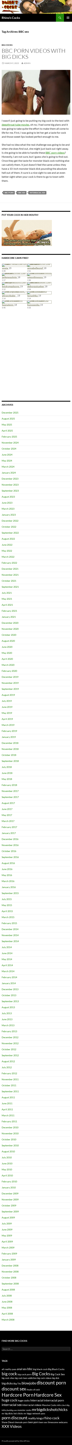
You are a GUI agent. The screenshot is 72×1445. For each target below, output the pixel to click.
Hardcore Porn (17, 1395)
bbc (29, 1369)
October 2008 (9, 1277)
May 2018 (7, 779)
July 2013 (7, 1013)
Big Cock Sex (58, 1374)
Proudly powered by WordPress (16, 1441)
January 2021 (9, 616)
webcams (63, 1422)
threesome (53, 1422)
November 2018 (10, 749)
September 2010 (10, 1145)
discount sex (14, 1388)
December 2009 (10, 1193)
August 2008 (8, 1289)
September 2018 (10, 761)
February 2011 (9, 1121)
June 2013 (7, 1019)
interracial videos (32, 1404)
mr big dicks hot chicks (12, 1413)
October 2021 (9, 580)
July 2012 (7, 1067)
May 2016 (7, 875)
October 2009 (9, 1205)
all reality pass (9, 1369)
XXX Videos (12, 1426)
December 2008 (10, 1265)
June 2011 (7, 1103)
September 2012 (10, 1055)
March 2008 (8, 1319)
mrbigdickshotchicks (49, 1409)
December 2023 (10, 478)
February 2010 (9, 1181)
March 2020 (8, 664)
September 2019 (10, 688)
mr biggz (28, 1413)
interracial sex (37, 193)
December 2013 (10, 989)
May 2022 (7, 550)
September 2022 (10, 532)
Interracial (36, 1400)
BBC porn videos (55, 152)
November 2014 (10, 935)
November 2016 (10, 845)
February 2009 (9, 1253)
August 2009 (8, 1217)
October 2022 (9, 526)
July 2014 (7, 947)
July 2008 (7, 1295)
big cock (9, 1373)
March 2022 (8, 556)
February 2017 (9, 827)
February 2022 (9, 562)
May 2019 (7, 712)
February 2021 (9, 610)
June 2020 (7, 646)
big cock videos (44, 1378)
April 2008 (7, 1313)
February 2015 (9, 923)
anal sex (22, 1369)
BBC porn (9, 193)
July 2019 (7, 700)
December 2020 (10, 622)
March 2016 (8, 881)
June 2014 (7, 953)
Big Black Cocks (56, 1369)
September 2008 (10, 1283)
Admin (27, 63)
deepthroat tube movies (15, 124)
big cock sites (8, 1378)
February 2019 (9, 731)
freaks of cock (33, 1389)
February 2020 (9, 670)
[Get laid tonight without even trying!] (27, 232)
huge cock (9, 1400)
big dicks (7, 1383)
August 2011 (8, 1097)
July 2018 (7, 767)
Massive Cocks (49, 1405)
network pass (38, 1413)
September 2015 (10, 893)
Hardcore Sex (48, 1395)
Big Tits (17, 1383)
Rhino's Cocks (11, 18)
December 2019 (10, 676)
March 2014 (8, 971)
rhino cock (51, 1418)
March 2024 (8, 466)
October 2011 (9, 1085)
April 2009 (7, 1241)
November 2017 (10, 791)
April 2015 (7, 911)
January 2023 (9, 514)
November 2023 (10, 484)
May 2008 (7, 1307)
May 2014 (7, 959)
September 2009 (10, 1211)
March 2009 (8, 1247)
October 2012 (9, 1049)
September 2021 (10, 586)
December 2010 (10, 1127)
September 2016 (10, 857)
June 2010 (7, 1163)
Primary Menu (68, 18)
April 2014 (7, 965)
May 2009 (7, 1235)
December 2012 (10, 1037)
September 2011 (10, 1091)
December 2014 (10, 929)
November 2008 (10, 1271)
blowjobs (29, 1383)
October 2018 (9, 755)
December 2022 (10, 520)
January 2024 (9, 472)
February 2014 (9, 977)
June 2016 (7, 869)
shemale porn (21, 1422)
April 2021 (7, 604)
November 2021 (10, 574)
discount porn (51, 1382)
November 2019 (10, 682)
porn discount (14, 1417)
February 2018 (9, 785)
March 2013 (8, 1025)
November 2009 (10, 1199)
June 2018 (7, 773)
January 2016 (9, 887)
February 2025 (9, 436)
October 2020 (9, 634)
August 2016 (8, 863)
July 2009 (7, 1223)
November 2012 (10, 1043)
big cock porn (25, 1374)
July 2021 (7, 592)
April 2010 (7, 1175)
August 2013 (8, 1007)
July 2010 (7, 1157)
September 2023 (10, 490)
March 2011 (8, 1115)
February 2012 (9, 1073)
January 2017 (9, 833)
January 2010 (9, 1187)
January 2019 (9, 737)
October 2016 (9, 851)
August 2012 (8, 1061)
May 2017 (7, 815)
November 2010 (10, 1133)
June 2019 (7, 706)
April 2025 (7, 430)
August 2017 (8, 803)
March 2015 (8, 917)
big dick (55, 1378)
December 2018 (10, 743)
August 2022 (8, 538)
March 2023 (8, 508)
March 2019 (8, 725)
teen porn (33, 1422)
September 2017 (10, 797)
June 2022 (7, 544)
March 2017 (8, 821)
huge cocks (24, 1400)
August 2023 (8, 496)
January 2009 (9, 1259)
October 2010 (9, 1139)
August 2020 (8, 640)
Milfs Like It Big (63, 1405)
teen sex (43, 1422)
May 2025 (7, 424)
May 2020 (7, 652)
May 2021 (7, 598)
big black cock (40, 1369)
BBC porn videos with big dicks (33, 53)
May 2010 (7, 1169)
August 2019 (8, 694)
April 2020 (7, 658)
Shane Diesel (8, 1422)
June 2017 (7, 809)
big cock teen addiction (26, 1378)
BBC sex (21, 193)
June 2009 (7, 1229)
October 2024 (9, 448)
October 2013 (9, 995)
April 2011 (7, 1109)
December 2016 (10, 839)
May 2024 (7, 460)
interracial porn (54, 1400)
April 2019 (7, 718)
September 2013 (10, 1001)
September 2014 (10, 941)
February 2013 (9, 1031)
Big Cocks (7, 45)
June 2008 (7, 1301)
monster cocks (24, 1410)
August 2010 (8, 1151)
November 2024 (10, 442)
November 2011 (10, 1079)
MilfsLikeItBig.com (9, 1410)
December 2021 (10, 568)
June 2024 (7, 454)
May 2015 (7, 905)
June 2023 (7, 502)
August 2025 (8, 418)
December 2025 (10, 412)
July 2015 (7, 899)
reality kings (35, 1418)
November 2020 (10, 628)
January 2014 (9, 983)
